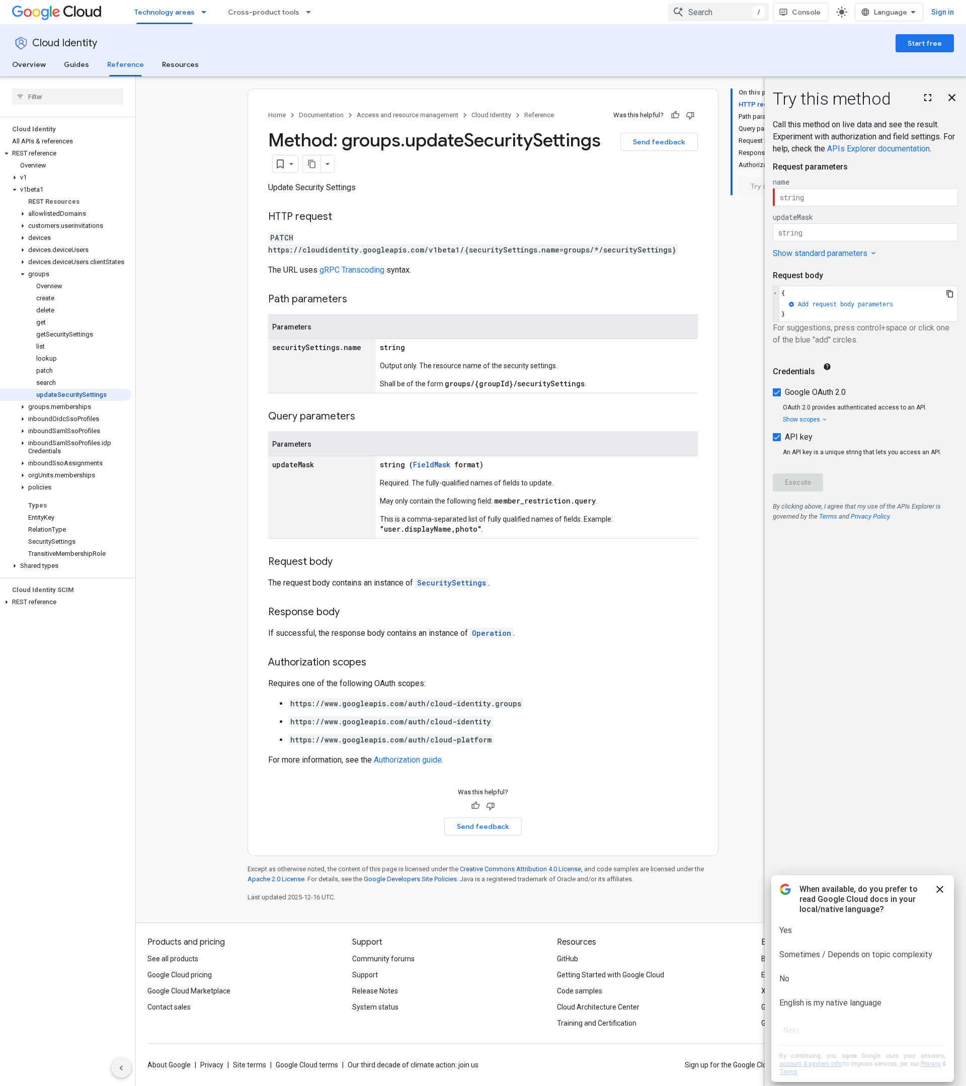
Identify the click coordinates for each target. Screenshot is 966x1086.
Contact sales (169, 1007)
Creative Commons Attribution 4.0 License (520, 869)
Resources (180, 64)
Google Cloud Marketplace (188, 991)
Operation (491, 633)
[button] (65, 153)
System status (375, 1007)
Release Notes (375, 991)
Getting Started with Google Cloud (610, 975)
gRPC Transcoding (351, 270)
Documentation (321, 115)
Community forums (383, 959)
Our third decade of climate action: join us (413, 1065)
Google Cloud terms (307, 1065)
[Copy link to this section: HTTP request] (342, 217)
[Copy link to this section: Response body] (350, 613)
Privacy (211, 1065)
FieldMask (431, 464)
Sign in (942, 12)
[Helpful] (675, 115)
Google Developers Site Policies (410, 879)
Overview (29, 64)
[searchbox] (67, 97)
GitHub (567, 959)
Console (806, 12)
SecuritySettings (451, 583)
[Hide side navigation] (121, 1068)
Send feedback (659, 141)
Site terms (249, 1065)
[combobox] (718, 12)
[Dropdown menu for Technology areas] (207, 12)
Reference (125, 64)
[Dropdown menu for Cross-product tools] (311, 12)
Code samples (579, 991)
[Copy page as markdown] (312, 164)
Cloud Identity (64, 43)
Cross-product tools (263, 12)
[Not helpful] (690, 115)
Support (365, 975)
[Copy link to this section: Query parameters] (365, 417)
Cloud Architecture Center (598, 1007)
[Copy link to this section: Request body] (343, 562)
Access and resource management (407, 115)
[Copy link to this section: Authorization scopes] (376, 663)
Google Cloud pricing (179, 975)
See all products (172, 959)
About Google (169, 1065)
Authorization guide (408, 760)
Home (277, 115)
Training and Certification (596, 1023)
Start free (925, 43)
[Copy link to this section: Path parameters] (357, 300)
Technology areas (164, 12)
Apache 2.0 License (276, 879)
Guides (76, 64)
